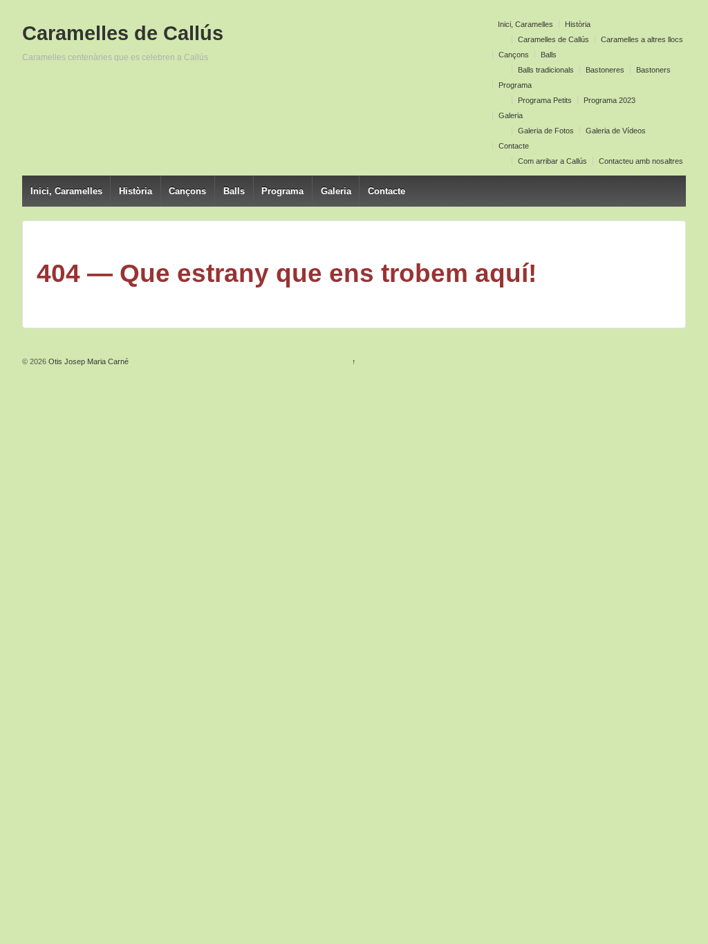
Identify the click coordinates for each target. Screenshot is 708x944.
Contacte (514, 146)
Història (577, 24)
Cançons (514, 54)
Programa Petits (545, 100)
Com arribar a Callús (552, 161)
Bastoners (653, 70)
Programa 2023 (609, 100)
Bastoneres (605, 70)
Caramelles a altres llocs (642, 39)
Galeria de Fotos (546, 130)
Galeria (511, 115)
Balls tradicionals (546, 70)
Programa (515, 85)
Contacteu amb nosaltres (641, 161)
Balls (549, 54)
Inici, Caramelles (525, 24)
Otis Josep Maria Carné (87, 361)
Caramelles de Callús (553, 39)
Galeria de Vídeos (616, 130)
